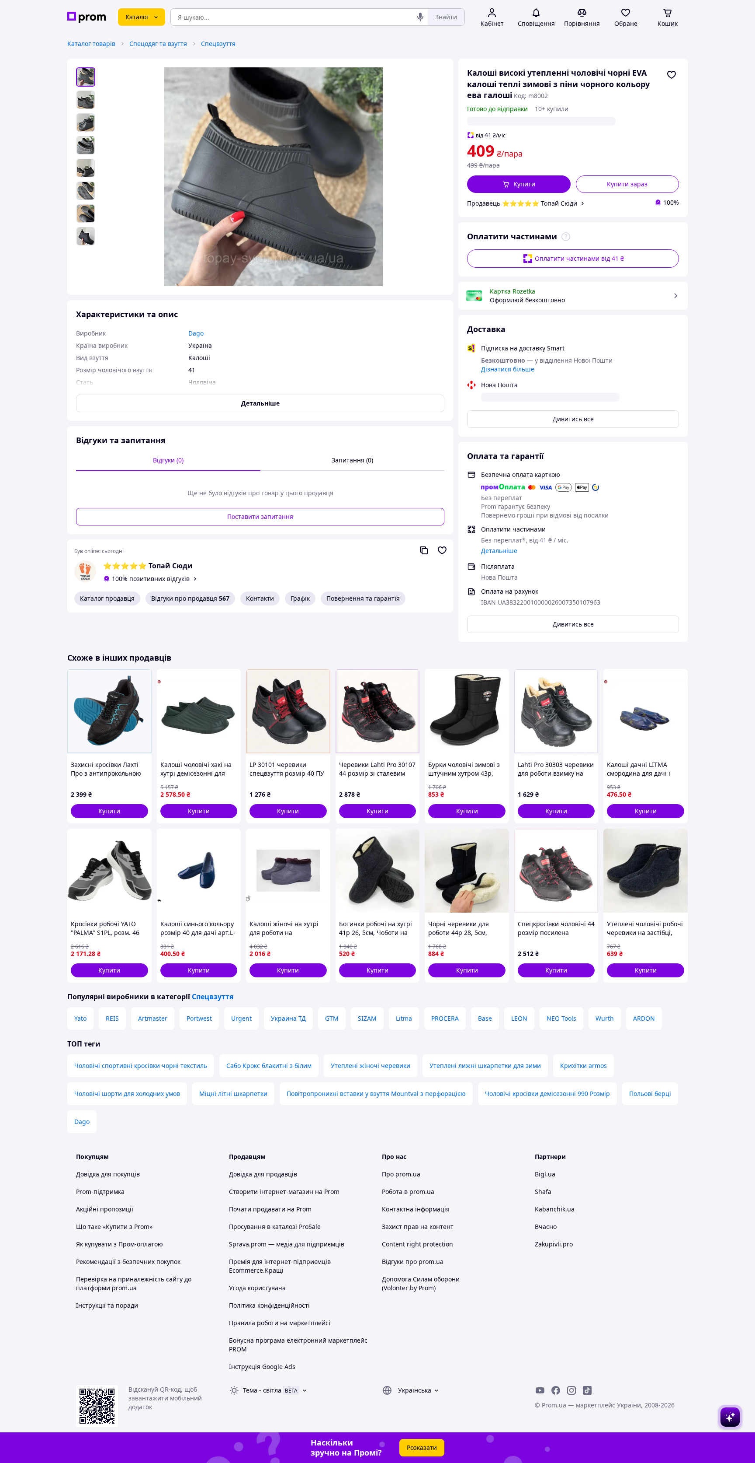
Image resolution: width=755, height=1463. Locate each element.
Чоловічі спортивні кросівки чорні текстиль (140, 1065)
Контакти (260, 598)
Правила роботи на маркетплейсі (279, 1323)
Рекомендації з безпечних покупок (128, 1261)
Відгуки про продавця (190, 598)
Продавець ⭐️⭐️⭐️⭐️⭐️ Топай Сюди (522, 203)
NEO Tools (561, 1018)
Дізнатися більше (507, 369)
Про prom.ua (401, 1174)
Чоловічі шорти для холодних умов (127, 1093)
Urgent (241, 1018)
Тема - (262, 1390)
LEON (519, 1018)
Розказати (422, 1447)
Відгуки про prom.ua (412, 1261)
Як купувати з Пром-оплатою (119, 1244)
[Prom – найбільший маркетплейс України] (86, 17)
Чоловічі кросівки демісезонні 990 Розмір (547, 1093)
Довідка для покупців (108, 1174)
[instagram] (571, 1390)
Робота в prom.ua (408, 1191)
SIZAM (367, 1018)
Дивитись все (573, 419)
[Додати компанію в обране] (442, 550)
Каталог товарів (91, 43)
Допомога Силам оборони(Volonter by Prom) (421, 1283)
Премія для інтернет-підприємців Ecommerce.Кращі (280, 1265)
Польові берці (650, 1093)
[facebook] (556, 1390)
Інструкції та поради (107, 1305)
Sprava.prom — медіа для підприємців (286, 1244)
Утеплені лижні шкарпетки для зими (485, 1065)
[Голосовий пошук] (420, 17)
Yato (80, 1018)
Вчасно (546, 1226)
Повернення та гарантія (363, 598)
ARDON (644, 1018)
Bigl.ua (545, 1174)
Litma (404, 1018)
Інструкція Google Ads (262, 1366)
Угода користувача (257, 1288)
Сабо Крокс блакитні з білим (269, 1065)
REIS (112, 1018)
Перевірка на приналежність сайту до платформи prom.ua (133, 1283)
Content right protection (417, 1244)
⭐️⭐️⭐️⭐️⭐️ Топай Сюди (148, 565)
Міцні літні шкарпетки (233, 1093)
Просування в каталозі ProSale (275, 1226)
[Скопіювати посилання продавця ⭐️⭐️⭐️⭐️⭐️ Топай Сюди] (423, 550)
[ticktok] (587, 1390)
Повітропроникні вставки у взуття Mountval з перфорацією (376, 1093)
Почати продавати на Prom (270, 1209)
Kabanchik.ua (555, 1209)
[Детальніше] (566, 236)
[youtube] (540, 1390)
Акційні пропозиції (104, 1209)
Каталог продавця (107, 598)
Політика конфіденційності (269, 1305)
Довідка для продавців (263, 1174)
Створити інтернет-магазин (271, 1191)
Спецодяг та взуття (158, 43)
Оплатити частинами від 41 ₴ (579, 258)
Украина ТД (288, 1018)
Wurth (605, 1018)
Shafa (543, 1191)
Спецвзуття (218, 43)
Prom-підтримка (100, 1191)
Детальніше (499, 550)
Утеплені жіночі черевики (370, 1065)
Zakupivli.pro (554, 1244)
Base (485, 1018)
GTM (332, 1018)
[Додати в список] (671, 74)
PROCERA (445, 1018)
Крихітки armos (583, 1065)
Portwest (199, 1018)
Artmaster (152, 1018)
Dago (82, 1121)
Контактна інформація (416, 1209)
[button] (519, 184)
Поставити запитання (260, 516)
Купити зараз (627, 184)
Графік (300, 598)
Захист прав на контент (418, 1226)
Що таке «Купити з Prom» (114, 1226)
